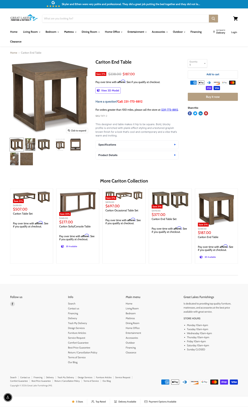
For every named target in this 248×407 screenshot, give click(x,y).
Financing (196, 31)
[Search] (213, 18)
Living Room (30, 31)
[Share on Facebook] (190, 113)
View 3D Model (110, 90)
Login (234, 32)
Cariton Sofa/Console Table (75, 226)
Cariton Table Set (23, 213)
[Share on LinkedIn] (201, 113)
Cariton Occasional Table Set (121, 210)
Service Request (76, 337)
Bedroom (51, 31)
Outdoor (178, 31)
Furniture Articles (77, 332)
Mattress (69, 31)
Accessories (159, 31)
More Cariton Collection (124, 181)
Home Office (112, 31)
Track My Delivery (77, 323)
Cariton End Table (208, 237)
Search (71, 303)
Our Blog (72, 362)
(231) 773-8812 (169, 109)
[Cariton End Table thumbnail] (17, 144)
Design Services (76, 328)
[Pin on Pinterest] (206, 113)
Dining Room (90, 31)
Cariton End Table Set (164, 219)
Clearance (15, 41)
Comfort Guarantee (78, 342)
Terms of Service (77, 357)
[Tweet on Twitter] (195, 113)
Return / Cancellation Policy (82, 352)
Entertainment (136, 31)
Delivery (72, 318)
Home (13, 31)
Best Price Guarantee (79, 347)
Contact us (73, 308)
